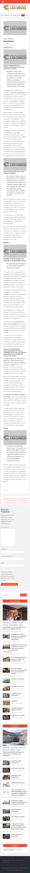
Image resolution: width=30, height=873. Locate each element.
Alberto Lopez (14, 806)
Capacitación (14, 747)
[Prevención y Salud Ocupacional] (6, 836)
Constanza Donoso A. (8, 676)
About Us (5, 860)
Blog (9, 860)
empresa (20, 622)
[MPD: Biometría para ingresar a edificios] (6, 710)
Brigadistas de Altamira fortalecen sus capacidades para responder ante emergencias (13, 753)
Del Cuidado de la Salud (18, 715)
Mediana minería (13, 625)
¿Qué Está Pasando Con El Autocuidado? (15, 503)
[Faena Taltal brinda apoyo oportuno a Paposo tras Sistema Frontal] (6, 659)
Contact (13, 860)
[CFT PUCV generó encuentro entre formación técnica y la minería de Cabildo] (6, 670)
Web (2, 563)
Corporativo (6, 622)
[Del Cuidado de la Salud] (6, 717)
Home (17, 860)
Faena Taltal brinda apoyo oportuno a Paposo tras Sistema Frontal (18, 659)
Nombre (4, 549)
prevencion (6, 750)
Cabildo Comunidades (17, 679)
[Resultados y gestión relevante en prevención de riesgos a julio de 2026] (6, 802)
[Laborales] (6, 702)
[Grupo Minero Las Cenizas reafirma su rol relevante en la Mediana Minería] (15, 612)
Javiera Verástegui (7, 642)
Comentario (5, 527)
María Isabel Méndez (8, 631)
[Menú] (2, 1)
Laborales (14, 701)
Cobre (5, 38)
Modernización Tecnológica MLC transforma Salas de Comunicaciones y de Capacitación (15, 499)
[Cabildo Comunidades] (6, 680)
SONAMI (21, 625)
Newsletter (22, 860)
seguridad (13, 750)
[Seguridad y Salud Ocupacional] (6, 695)
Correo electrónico (6, 556)
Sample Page (6, 862)
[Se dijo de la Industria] (6, 688)
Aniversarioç (6, 747)
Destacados (14, 622)
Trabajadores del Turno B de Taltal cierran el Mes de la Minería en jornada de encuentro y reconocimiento (15, 648)
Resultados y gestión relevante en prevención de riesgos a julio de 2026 (19, 802)
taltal (18, 750)
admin (5, 44)
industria (10, 38)
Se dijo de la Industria (17, 686)
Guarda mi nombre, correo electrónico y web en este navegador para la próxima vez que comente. (8, 576)
